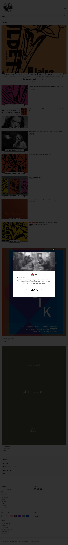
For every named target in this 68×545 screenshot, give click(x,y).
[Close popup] (53, 249)
